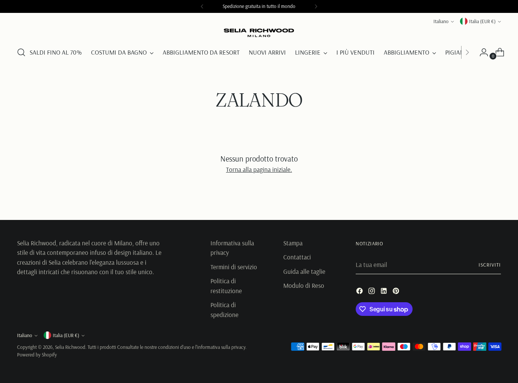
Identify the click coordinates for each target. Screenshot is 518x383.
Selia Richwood (70, 347)
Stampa (293, 243)
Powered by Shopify (37, 355)
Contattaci (297, 257)
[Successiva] (316, 6)
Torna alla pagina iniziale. (259, 169)
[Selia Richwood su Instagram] (372, 292)
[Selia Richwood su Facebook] (360, 292)
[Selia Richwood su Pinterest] (396, 292)
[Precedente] (202, 6)
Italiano (441, 21)
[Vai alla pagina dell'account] (480, 52)
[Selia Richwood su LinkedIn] (384, 292)
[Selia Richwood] (259, 33)
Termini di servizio (233, 267)
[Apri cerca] (21, 52)
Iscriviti (490, 265)
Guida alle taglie (304, 271)
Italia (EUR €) (482, 21)
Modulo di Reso (303, 285)
